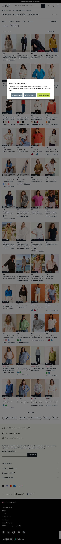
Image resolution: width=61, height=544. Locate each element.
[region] (30, 89)
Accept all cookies (43, 95)
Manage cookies (17, 95)
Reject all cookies (30, 95)
